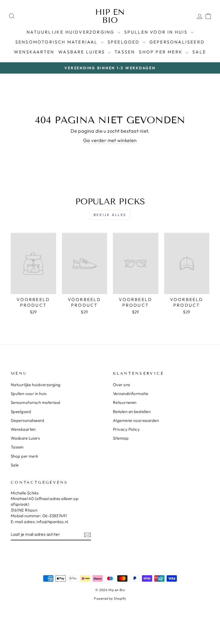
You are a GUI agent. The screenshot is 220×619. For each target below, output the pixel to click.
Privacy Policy (126, 429)
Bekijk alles (110, 215)
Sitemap (121, 438)
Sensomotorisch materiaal (57, 42)
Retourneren (125, 402)
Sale (199, 52)
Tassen (125, 52)
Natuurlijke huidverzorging (71, 32)
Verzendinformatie (130, 393)
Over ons (121, 384)
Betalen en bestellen (132, 411)
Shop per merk (161, 52)
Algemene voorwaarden (136, 420)
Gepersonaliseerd (177, 42)
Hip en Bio (110, 16)
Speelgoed (124, 42)
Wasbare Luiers (82, 52)
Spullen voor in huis (156, 32)
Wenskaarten (34, 52)
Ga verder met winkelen (110, 140)
